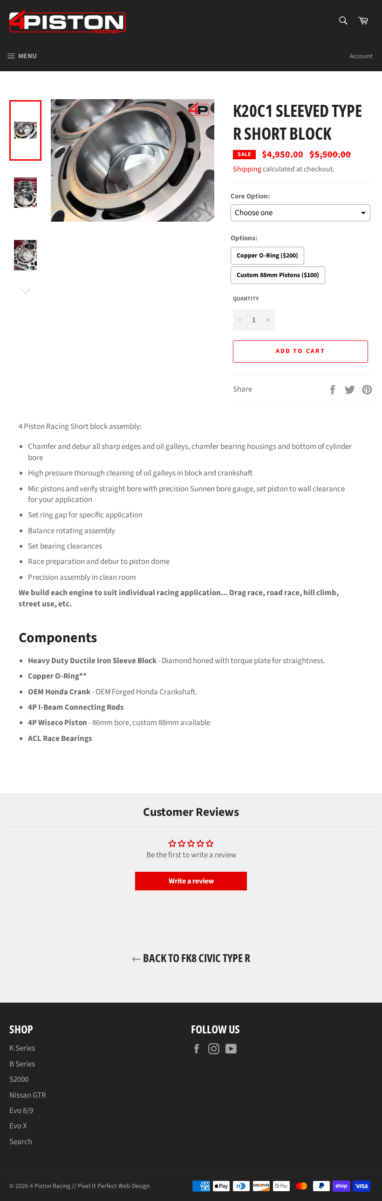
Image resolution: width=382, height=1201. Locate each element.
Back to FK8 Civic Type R (195, 957)
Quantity (246, 299)
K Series (22, 1048)
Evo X (18, 1126)
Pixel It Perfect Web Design (114, 1185)
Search (20, 1141)
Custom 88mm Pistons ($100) (278, 275)
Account (361, 56)
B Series (22, 1064)
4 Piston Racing (50, 1185)
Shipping (247, 169)
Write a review (191, 881)
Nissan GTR (27, 1095)
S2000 (18, 1079)
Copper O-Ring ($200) (267, 255)
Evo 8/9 (21, 1110)
